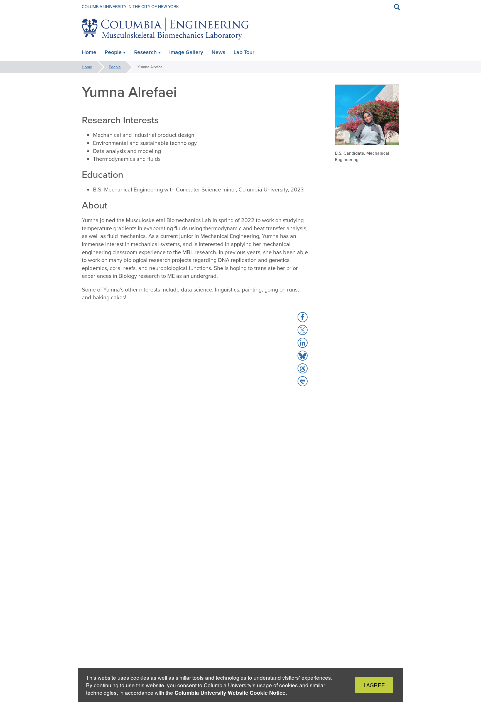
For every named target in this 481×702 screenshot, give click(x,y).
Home (87, 67)
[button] (303, 317)
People (115, 67)
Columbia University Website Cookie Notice (230, 692)
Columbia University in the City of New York (130, 6)
